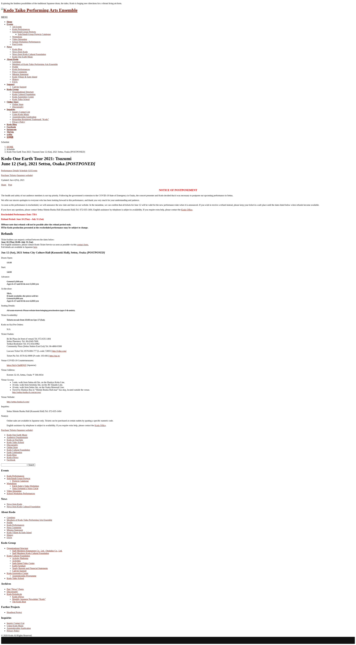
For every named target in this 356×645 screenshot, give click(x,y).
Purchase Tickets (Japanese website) (17, 175)
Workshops (17, 37)
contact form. (83, 244)
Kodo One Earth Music (22, 57)
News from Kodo (20, 52)
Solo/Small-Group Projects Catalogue (34, 34)
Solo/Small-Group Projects (24, 32)
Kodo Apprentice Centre (23, 97)
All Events (17, 27)
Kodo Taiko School (20, 99)
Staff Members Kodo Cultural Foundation (30, 553)
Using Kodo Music (20, 114)
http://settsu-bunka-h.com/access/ (26, 392)
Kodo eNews (12, 457)
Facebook (11, 460)
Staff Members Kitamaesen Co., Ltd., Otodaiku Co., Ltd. (37, 551)
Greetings (16, 62)
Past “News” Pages (15, 589)
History (15, 79)
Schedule (23, 170)
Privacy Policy (18, 122)
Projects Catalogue (20, 481)
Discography (18, 107)
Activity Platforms (20, 558)
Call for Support (19, 87)
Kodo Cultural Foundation (23, 94)
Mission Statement (20, 74)
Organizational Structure (23, 92)
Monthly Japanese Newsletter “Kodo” (29, 599)
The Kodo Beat (19, 601)
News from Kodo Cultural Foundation (29, 54)
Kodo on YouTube (15, 440)
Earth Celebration (14, 452)
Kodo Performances (21, 29)
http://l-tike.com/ (59, 351)
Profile (15, 67)
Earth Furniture (19, 566)
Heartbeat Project (14, 612)
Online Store (17, 104)
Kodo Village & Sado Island (24, 77)
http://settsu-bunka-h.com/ (18, 402)
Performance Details (10, 170)
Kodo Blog (17, 49)
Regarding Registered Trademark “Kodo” (30, 119)
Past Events (17, 44)
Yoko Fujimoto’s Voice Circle (25, 488)
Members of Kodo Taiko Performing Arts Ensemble (35, 64)
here (35, 247)
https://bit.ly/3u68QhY (16, 365)
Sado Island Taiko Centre (23, 563)
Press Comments (19, 72)
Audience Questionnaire (17, 437)
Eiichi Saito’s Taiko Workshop (25, 486)
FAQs (15, 82)
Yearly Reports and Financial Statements (30, 568)
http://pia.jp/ (55, 356)
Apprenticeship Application (24, 117)
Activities (16, 561)
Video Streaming (19, 39)
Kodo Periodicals (14, 594)
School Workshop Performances (26, 42)
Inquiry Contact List (21, 112)
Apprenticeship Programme (24, 576)
